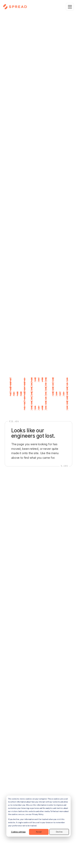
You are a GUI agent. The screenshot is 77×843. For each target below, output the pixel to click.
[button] (70, 7)
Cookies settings (18, 832)
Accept (39, 832)
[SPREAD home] (15, 6)
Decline (59, 832)
